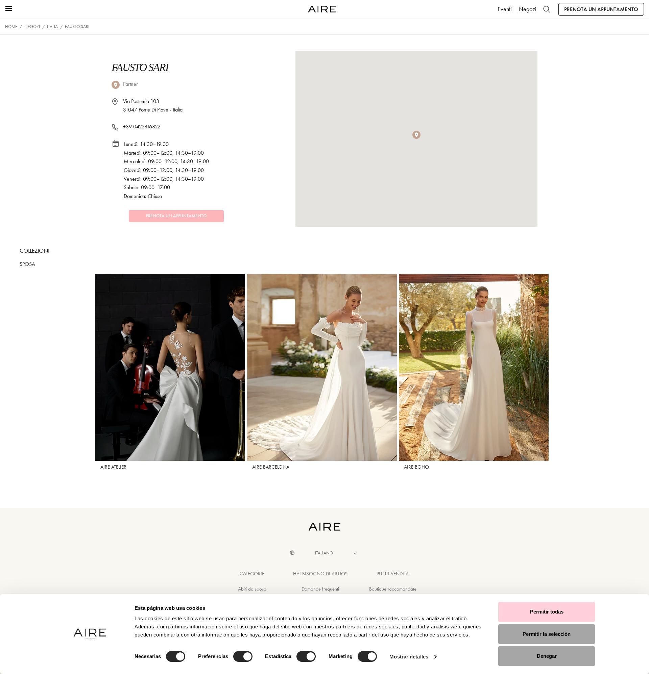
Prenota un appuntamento (601, 9)
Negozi (527, 9)
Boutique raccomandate (392, 589)
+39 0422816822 (142, 126)
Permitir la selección (547, 634)
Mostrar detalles (408, 656)
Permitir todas (546, 612)
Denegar (547, 656)
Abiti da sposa (252, 589)
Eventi (505, 9)
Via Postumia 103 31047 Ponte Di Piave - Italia (153, 105)
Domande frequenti (320, 589)
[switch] (243, 656)
